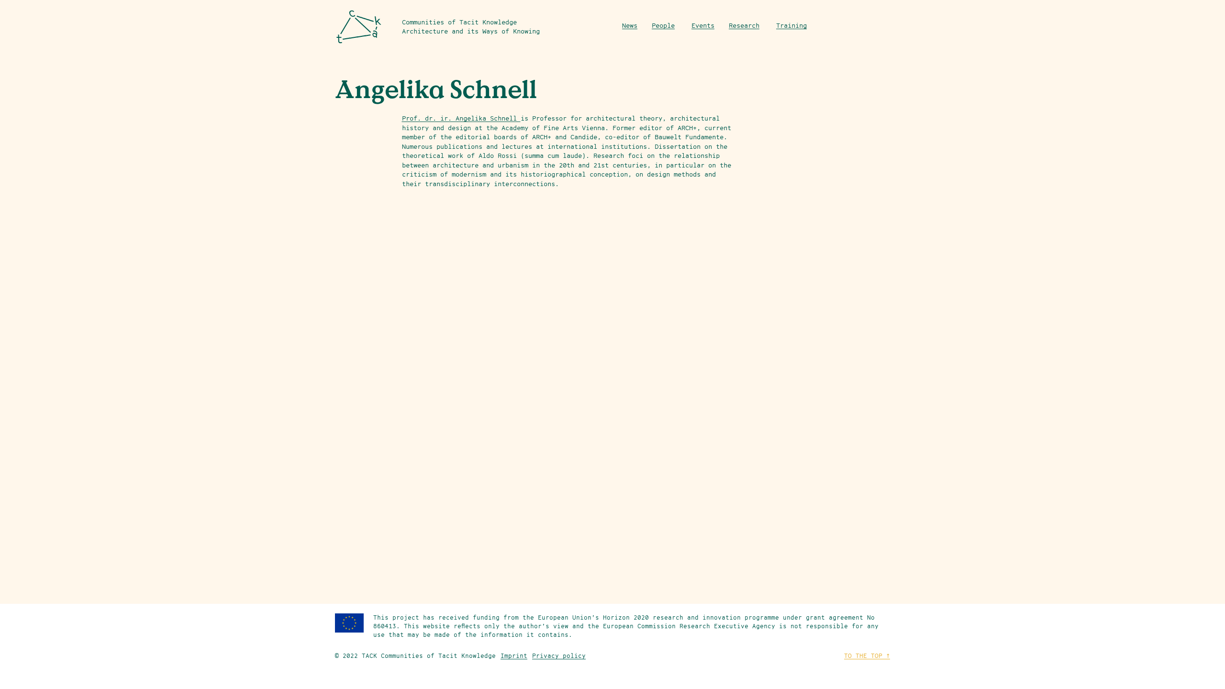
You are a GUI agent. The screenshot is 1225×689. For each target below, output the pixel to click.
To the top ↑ (867, 655)
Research (744, 25)
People (663, 25)
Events (702, 25)
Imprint (514, 655)
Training (791, 25)
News (629, 25)
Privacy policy (559, 655)
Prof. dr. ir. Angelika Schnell (461, 118)
